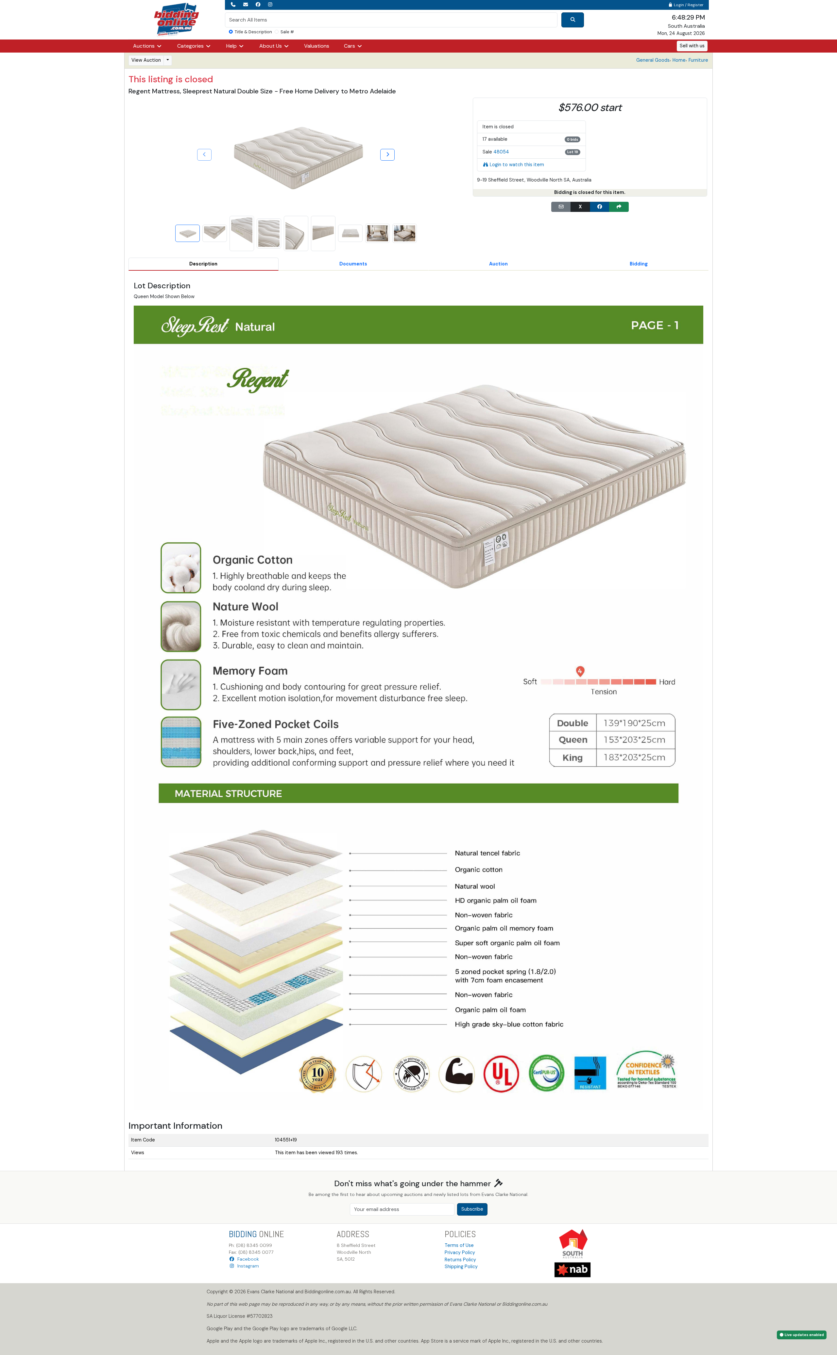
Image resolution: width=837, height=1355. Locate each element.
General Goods (653, 60)
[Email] (561, 207)
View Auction (146, 60)
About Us (271, 45)
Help (232, 45)
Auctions (144, 45)
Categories (191, 45)
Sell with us (692, 46)
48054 (501, 152)
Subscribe (472, 1209)
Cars (350, 45)
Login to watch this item (517, 164)
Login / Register (688, 5)
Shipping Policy (461, 1266)
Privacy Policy (460, 1252)
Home (679, 60)
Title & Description (253, 32)
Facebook (247, 1259)
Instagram (247, 1266)
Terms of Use (459, 1245)
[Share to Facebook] (599, 207)
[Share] (619, 207)
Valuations (316, 45)
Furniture (698, 60)
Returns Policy (460, 1260)
